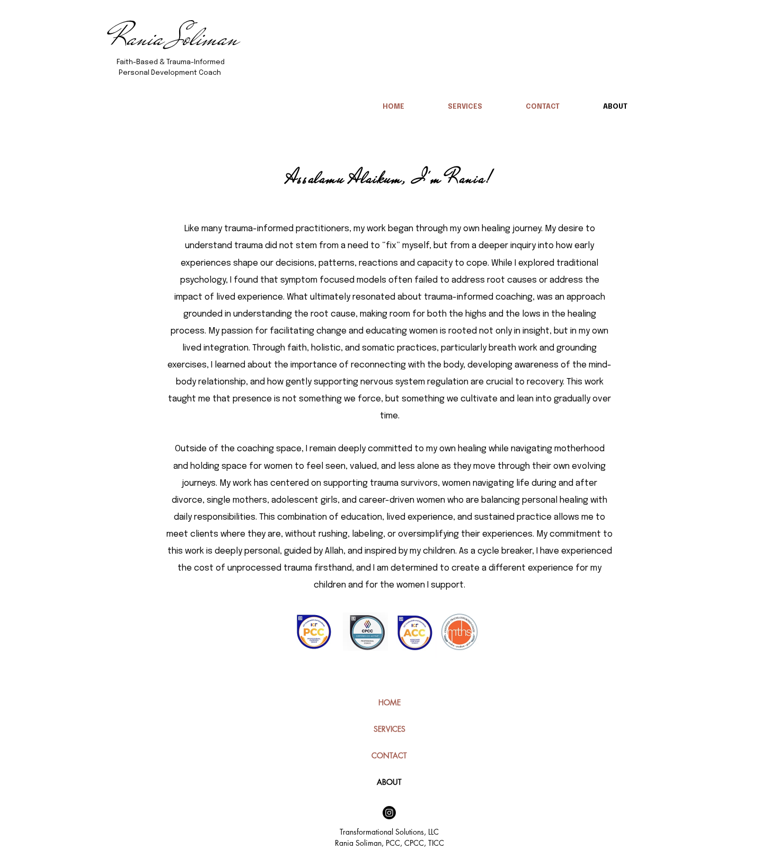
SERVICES (389, 729)
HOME (389, 702)
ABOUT (389, 782)
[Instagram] (389, 812)
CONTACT (389, 755)
